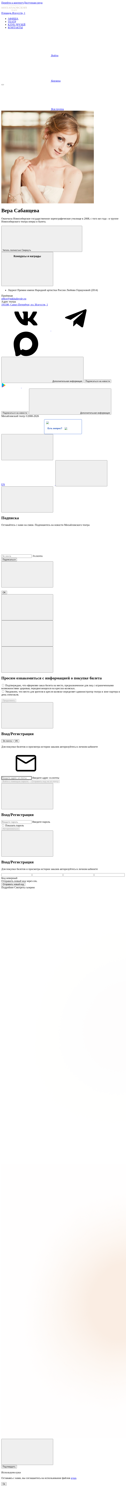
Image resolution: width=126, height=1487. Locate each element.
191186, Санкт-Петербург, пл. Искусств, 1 (24, 304)
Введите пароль (41, 821)
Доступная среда (33, 2)
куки (73, 1478)
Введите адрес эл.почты (45, 777)
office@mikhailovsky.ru (13, 298)
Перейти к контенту (12, 2)
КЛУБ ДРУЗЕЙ (16, 24)
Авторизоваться (11, 829)
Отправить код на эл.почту (45, 781)
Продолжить (9, 700)
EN (3, 484)
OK (4, 592)
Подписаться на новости (97, 381)
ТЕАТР (12, 21)
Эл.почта (37, 556)
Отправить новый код (13, 884)
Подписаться (9, 559)
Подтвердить (9, 1466)
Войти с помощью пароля (15, 781)
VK (16, 741)
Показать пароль (14, 825)
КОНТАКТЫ (15, 27)
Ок (4, 1484)
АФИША (13, 18)
